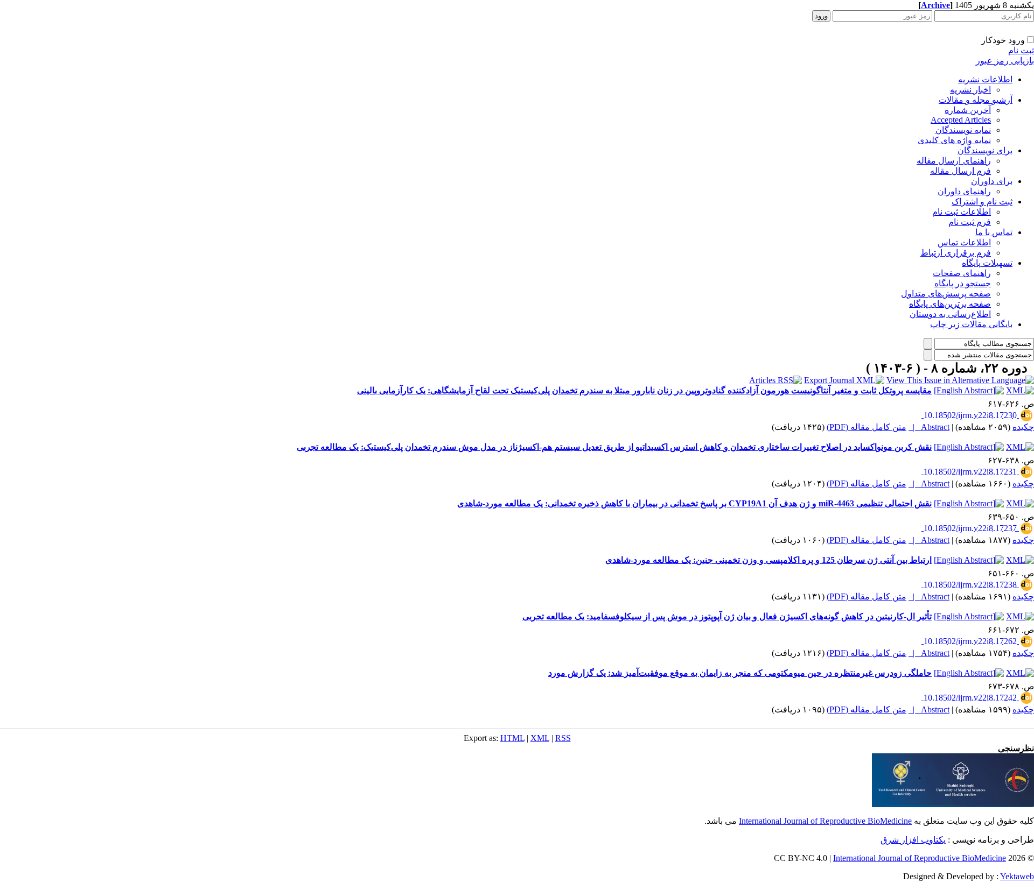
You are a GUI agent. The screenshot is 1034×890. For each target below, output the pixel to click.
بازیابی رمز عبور (1005, 60)
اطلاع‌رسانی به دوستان (950, 314)
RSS (563, 738)
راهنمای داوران (964, 191)
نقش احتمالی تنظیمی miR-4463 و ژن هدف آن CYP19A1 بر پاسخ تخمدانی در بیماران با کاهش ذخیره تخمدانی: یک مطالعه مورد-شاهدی (694, 503)
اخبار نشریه (970, 89)
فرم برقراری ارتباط (955, 252)
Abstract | (929, 427)
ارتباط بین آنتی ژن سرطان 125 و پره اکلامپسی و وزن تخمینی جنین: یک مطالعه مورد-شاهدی (768, 559)
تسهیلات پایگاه (987, 262)
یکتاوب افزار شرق (913, 839)
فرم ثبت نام (969, 222)
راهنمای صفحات (962, 273)
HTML (512, 738)
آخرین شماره (968, 110)
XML (539, 738)
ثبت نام (1021, 50)
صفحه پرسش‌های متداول (946, 293)
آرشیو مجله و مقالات (975, 99)
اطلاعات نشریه (985, 79)
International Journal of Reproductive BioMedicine (825, 820)
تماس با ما (993, 232)
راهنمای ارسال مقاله (954, 160)
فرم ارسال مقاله (960, 170)
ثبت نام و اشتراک (982, 201)
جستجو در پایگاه (962, 283)
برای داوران (991, 181)
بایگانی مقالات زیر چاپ (971, 324)
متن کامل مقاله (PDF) (866, 427)
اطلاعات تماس (964, 242)
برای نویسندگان (985, 150)
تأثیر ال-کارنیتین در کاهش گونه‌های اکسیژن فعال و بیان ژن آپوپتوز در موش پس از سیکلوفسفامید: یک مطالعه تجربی (727, 616)
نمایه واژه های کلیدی (954, 140)
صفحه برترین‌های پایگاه (950, 303)
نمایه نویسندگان (963, 130)
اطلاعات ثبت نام (961, 211)
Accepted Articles (961, 119)
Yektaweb (1017, 876)
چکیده (1023, 427)
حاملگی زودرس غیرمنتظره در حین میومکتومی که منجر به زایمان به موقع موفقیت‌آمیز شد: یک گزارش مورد (740, 672)
